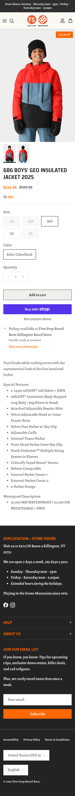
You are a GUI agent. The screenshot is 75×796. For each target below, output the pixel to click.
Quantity (10, 267)
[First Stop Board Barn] (37, 20)
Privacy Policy (31, 740)
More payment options (37, 319)
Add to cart (37, 294)
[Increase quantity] (24, 276)
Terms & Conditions (57, 740)
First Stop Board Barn (26, 781)
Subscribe (37, 713)
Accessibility (11, 740)
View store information (23, 346)
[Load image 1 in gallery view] (37, 85)
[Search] (13, 20)
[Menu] (4, 20)
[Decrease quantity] (7, 276)
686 (10, 196)
